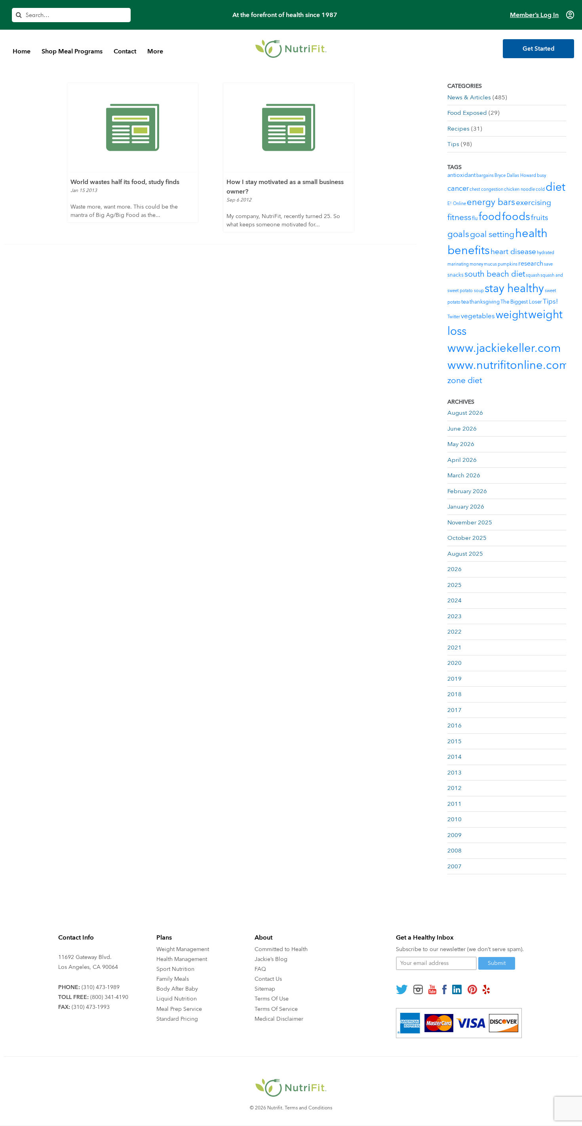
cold (540, 189)
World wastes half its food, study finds (124, 182)
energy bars (491, 202)
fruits (539, 218)
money (476, 264)
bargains (485, 175)
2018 (454, 694)
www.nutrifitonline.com (508, 365)
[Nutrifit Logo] (291, 49)
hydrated (545, 253)
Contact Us (268, 979)
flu (475, 218)
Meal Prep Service (179, 1009)
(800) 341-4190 (109, 997)
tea (465, 302)
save (548, 264)
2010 (454, 819)
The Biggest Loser (521, 302)
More (155, 51)
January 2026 (465, 507)
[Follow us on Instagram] (418, 989)
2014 (454, 757)
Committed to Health (281, 949)
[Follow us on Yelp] (486, 989)
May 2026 (460, 444)
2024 (454, 600)
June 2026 (462, 429)
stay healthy (514, 288)
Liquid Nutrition (176, 999)
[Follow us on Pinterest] (472, 989)
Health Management (181, 959)
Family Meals (172, 979)
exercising (533, 202)
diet (555, 187)
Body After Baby (177, 989)
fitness (459, 217)
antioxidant (461, 175)
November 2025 (469, 522)
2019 (454, 679)
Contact (125, 51)
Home (21, 51)
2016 (454, 725)
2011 (454, 804)
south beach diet (494, 274)
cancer (458, 189)
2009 (454, 835)
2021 (454, 647)
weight (511, 315)
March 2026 (463, 475)
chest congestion (486, 189)
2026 (454, 569)
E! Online (456, 204)
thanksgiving (485, 302)
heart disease (513, 252)
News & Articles (469, 97)
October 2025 (467, 538)
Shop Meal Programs (72, 51)
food (490, 217)
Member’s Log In (534, 15)
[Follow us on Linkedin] (457, 989)
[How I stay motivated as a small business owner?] (288, 127)
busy (541, 175)
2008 (454, 850)
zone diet (464, 380)
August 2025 (465, 554)
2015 (454, 741)
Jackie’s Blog (271, 959)
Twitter (453, 317)
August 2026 (465, 413)
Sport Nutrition (175, 969)
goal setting (492, 234)
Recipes (458, 129)
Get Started (539, 49)
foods (516, 216)
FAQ (260, 969)
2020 (454, 663)
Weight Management (182, 949)
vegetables (478, 316)
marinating (458, 264)
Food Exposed (467, 113)
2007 (454, 866)
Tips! (550, 301)
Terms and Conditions (308, 1108)
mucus (490, 264)
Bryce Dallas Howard (515, 175)
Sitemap (265, 989)
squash (533, 275)
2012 (454, 788)
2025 (454, 585)
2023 (454, 616)
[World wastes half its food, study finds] (132, 127)
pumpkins (507, 264)
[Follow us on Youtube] (432, 989)
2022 (454, 632)
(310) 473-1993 (91, 1007)
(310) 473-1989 (101, 987)
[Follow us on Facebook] (444, 989)
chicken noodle (519, 189)
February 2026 (467, 491)
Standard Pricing (177, 1019)
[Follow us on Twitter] (402, 989)
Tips (453, 144)
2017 (454, 710)
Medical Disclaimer (279, 1019)
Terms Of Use (272, 999)
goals (458, 234)
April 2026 (462, 460)
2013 (454, 773)
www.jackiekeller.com (504, 348)
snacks (455, 275)
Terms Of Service (276, 1009)
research (530, 263)
